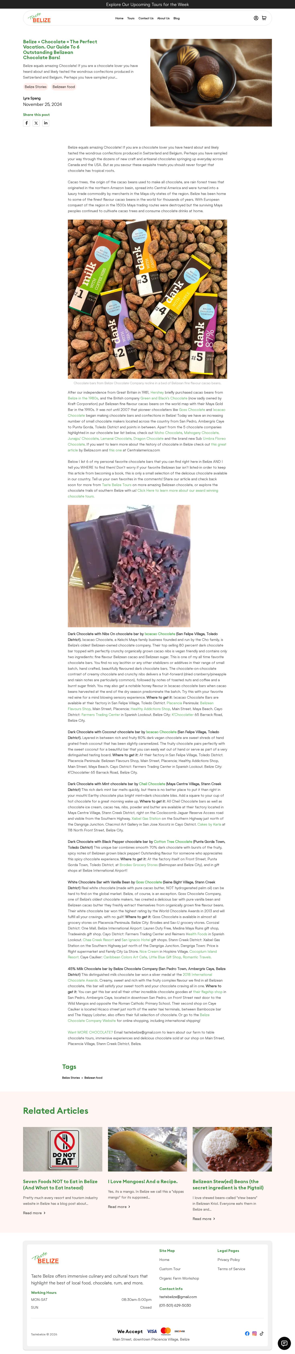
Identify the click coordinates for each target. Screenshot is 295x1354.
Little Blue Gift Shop (165, 957)
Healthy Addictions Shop (150, 708)
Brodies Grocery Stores (138, 864)
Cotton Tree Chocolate (173, 841)
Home (119, 18)
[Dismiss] (293, 2)
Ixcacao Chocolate (160, 633)
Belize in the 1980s (83, 398)
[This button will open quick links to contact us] (284, 1343)
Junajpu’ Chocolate (83, 438)
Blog (177, 18)
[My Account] (256, 18)
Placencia (174, 703)
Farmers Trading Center (100, 714)
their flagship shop (208, 991)
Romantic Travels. (197, 957)
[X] (36, 123)
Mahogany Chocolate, (202, 432)
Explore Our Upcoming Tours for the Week (147, 4)
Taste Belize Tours (116, 484)
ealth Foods (197, 934)
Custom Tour (170, 1269)
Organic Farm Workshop (179, 1278)
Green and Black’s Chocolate (163, 398)
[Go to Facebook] (247, 1334)
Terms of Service (231, 1269)
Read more (32, 1213)
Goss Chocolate (192, 409)
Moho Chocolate (168, 432)
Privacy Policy (229, 1259)
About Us (163, 18)
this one (116, 450)
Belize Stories (71, 1077)
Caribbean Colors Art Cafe (125, 957)
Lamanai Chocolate (115, 438)
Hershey (158, 392)
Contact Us (146, 18)
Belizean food (93, 1077)
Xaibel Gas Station (147, 818)
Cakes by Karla (209, 824)
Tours (130, 18)
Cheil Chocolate (152, 783)
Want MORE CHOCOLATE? (91, 1032)
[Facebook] (26, 123)
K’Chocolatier (182, 714)
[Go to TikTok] (261, 1334)
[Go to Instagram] (254, 1334)
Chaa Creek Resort (98, 939)
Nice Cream (149, 951)
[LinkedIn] (45, 123)
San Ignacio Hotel (136, 939)
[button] (264, 18)
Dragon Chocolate (148, 438)
